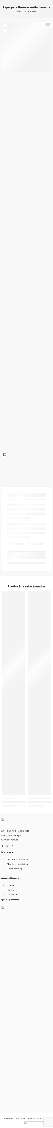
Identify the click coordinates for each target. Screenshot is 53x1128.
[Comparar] (5, 31)
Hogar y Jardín (30, 11)
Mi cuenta (12, 894)
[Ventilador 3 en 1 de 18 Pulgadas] (39, 693)
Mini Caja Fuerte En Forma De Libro (20, 802)
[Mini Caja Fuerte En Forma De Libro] (13, 693)
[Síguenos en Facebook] (2, 846)
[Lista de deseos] (5, 25)
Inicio (18, 11)
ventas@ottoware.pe (11, 835)
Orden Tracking (14, 868)
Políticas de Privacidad (17, 859)
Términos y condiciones (18, 864)
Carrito (10, 890)
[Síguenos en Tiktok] (12, 846)
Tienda (10, 885)
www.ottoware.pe (9, 839)
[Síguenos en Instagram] (7, 845)
